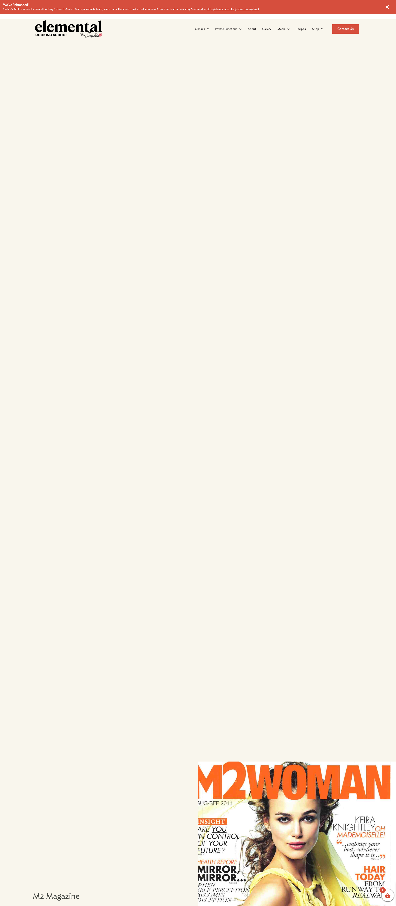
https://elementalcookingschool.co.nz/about (233, 9)
